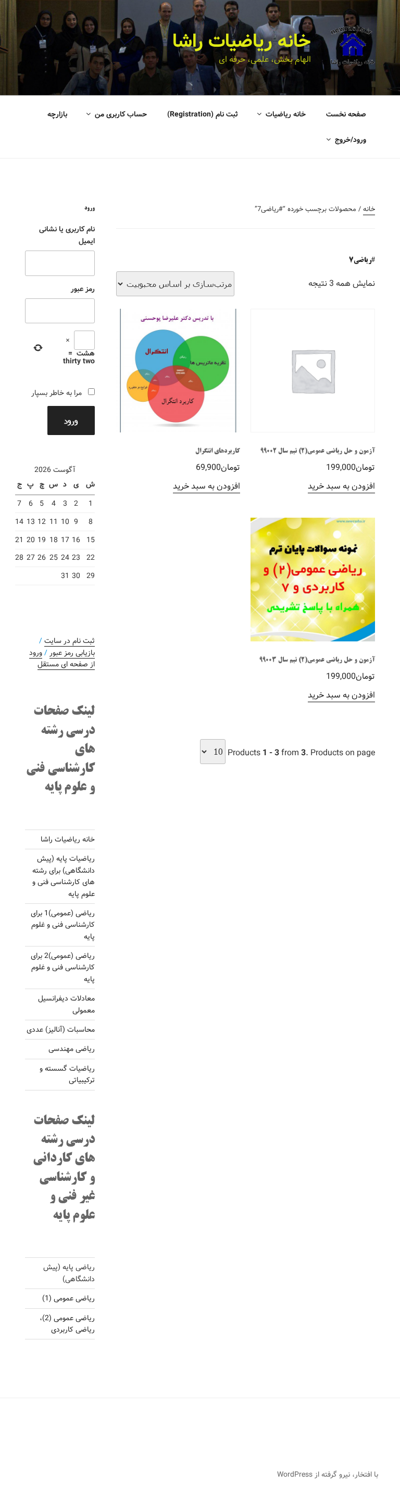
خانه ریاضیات (286, 114)
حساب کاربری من (121, 114)
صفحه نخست (346, 114)
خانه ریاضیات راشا (241, 41)
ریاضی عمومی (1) (68, 1298)
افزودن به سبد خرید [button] (341, 486)
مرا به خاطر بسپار (56, 393)
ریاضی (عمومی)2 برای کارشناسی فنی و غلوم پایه (63, 967)
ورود (71, 420)
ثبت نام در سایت (69, 641)
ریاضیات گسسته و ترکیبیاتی (67, 1074)
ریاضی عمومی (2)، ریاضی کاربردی (67, 1323)
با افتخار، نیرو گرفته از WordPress (327, 1474)
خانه (369, 209)
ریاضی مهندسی (71, 1049)
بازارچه (57, 114)
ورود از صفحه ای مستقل (62, 658)
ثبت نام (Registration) (202, 114)
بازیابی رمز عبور (72, 653)
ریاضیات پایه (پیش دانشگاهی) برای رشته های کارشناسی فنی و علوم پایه (63, 876)
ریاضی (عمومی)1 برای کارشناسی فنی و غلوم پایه (63, 925)
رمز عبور (83, 289)
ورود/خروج (350, 140)
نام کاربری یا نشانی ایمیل (67, 234)
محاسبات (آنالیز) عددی (61, 1029)
